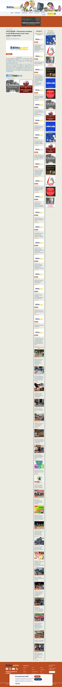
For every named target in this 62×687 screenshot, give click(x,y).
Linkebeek (42, 673)
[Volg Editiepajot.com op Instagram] (10, 669)
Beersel (41, 667)
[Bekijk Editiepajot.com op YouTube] (13, 669)
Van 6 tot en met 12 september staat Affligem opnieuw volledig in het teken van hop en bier (38, 626)
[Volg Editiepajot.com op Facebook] (7, 669)
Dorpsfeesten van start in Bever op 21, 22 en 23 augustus (38, 471)
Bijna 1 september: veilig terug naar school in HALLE (39, 578)
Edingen (24, 671)
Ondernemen (24, 12)
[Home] (14, 7)
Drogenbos (42, 669)
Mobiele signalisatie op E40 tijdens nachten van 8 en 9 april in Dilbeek (39, 157)
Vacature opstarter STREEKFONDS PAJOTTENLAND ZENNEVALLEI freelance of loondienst (39, 48)
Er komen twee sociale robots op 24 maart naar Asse (39, 312)
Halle (41, 671)
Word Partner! (52, 672)
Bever (24, 669)
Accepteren (37, 676)
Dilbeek (33, 669)
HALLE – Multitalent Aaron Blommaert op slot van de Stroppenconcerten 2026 (38, 656)
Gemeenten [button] (17, 12)
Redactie (31, 12)
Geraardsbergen (35, 671)
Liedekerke (34, 673)
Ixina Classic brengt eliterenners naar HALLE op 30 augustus (38, 548)
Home (12, 12)
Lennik (24, 673)
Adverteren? (37, 12)
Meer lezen (36, 65)
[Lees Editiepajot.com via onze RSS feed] (17, 669)
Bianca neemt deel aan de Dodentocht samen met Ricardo (38, 97)
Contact (43, 14)
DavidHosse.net (53, 683)
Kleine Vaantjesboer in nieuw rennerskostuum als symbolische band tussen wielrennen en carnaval (38, 378)
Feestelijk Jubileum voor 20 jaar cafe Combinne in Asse (39, 219)
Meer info (17, 683)
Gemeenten (26, 665)
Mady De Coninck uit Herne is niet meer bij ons (38, 410)
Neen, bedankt (38, 679)
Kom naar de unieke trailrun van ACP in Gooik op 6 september (38, 486)
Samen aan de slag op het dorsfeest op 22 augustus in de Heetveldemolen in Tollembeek (38, 362)
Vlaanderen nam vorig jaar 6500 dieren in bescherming (38, 127)
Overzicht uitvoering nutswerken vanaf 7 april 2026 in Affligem (38, 142)
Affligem (25, 667)
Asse (33, 667)
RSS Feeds (43, 12)
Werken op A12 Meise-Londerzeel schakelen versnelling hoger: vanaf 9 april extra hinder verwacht (38, 172)
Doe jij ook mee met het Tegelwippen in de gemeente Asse (38, 281)
